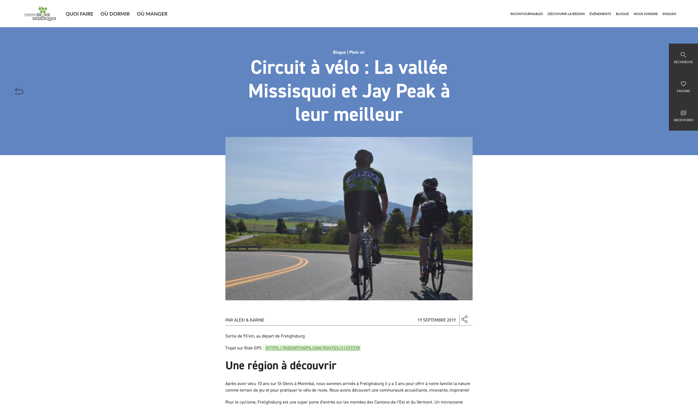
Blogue (622, 13)
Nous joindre (646, 13)
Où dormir (115, 13)
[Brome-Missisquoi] (40, 13)
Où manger (152, 13)
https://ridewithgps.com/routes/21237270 (313, 348)
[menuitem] (669, 13)
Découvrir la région (566, 13)
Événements (600, 13)
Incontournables (526, 13)
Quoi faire (79, 13)
